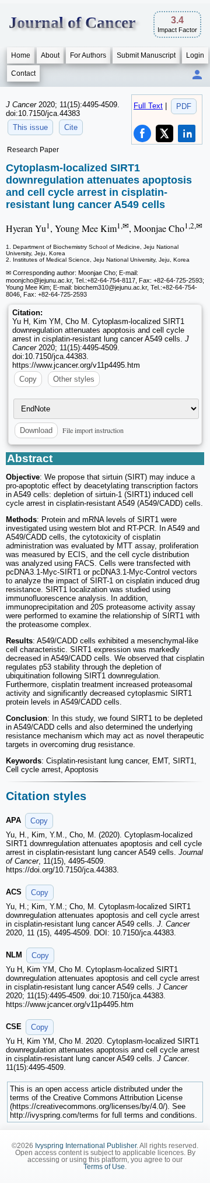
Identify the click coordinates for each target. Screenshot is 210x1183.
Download (36, 430)
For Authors (88, 55)
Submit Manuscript (146, 55)
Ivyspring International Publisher (85, 1145)
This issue (30, 127)
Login (195, 55)
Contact (23, 73)
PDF (183, 106)
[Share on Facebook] (142, 133)
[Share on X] (164, 133)
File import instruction (93, 430)
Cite (71, 127)
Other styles (73, 379)
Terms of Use (104, 1166)
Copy (28, 379)
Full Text (148, 105)
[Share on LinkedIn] (186, 133)
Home (20, 55)
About (50, 55)
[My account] (197, 75)
